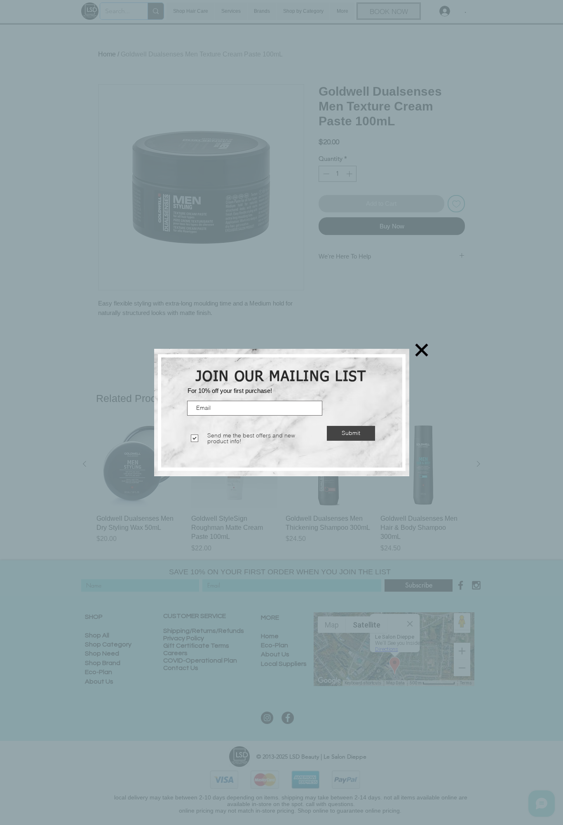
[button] (421, 350)
